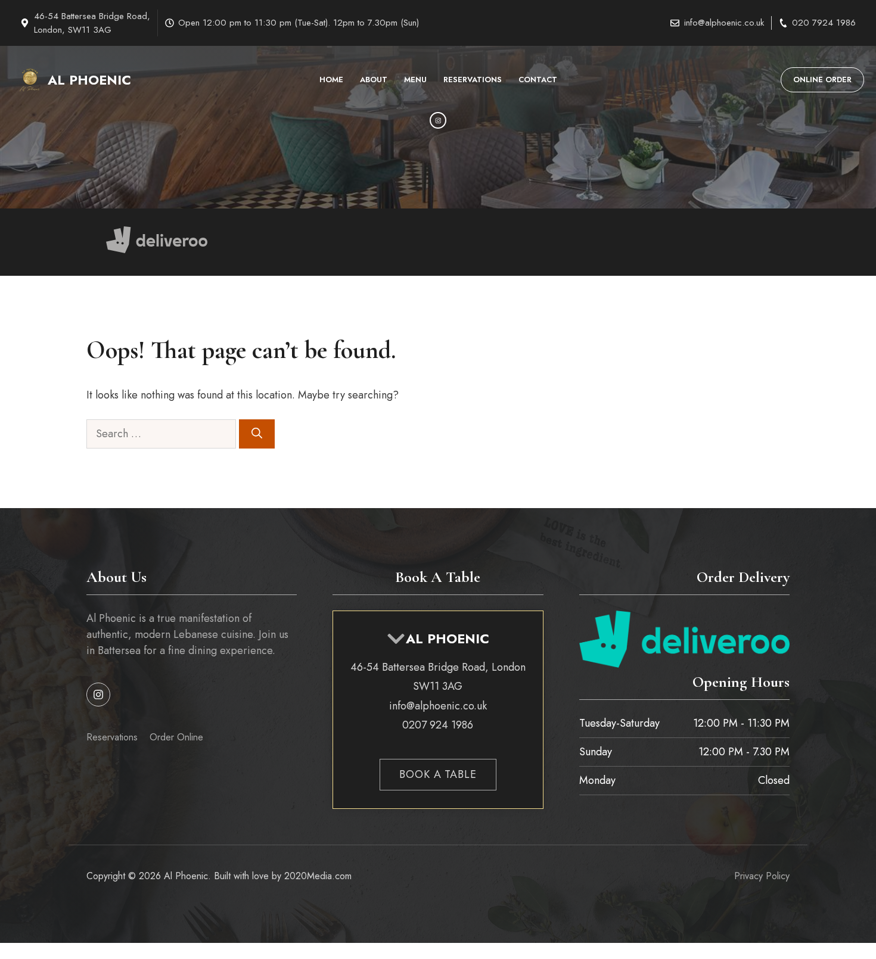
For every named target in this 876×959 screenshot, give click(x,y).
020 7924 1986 (824, 22)
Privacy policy (762, 876)
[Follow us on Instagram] (98, 694)
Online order (822, 79)
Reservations (472, 79)
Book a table (438, 774)
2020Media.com (318, 876)
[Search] (257, 434)
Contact (537, 79)
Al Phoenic (89, 79)
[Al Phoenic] (30, 80)
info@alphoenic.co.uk (724, 22)
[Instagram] (438, 120)
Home (331, 79)
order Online (176, 737)
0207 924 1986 (437, 725)
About (373, 79)
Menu (415, 79)
